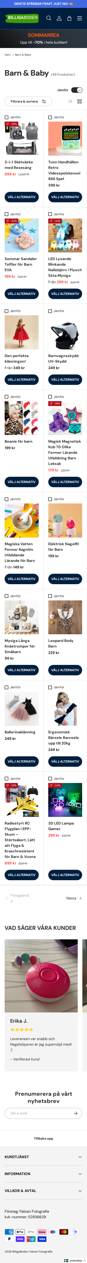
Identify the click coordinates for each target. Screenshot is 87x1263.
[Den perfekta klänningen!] (22, 332)
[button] (69, 18)
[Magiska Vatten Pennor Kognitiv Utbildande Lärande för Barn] (22, 520)
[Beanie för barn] (22, 418)
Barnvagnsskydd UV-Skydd (63, 358)
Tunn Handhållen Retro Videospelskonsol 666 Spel (64, 170)
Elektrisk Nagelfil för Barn (63, 546)
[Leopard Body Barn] (65, 617)
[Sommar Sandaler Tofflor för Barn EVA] (22, 236)
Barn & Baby (23, 54)
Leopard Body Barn (61, 643)
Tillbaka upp (43, 1138)
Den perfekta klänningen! (17, 358)
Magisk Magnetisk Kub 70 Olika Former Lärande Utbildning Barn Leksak (64, 452)
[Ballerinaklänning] (22, 709)
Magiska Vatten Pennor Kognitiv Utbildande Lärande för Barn (20, 552)
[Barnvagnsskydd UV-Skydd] (65, 332)
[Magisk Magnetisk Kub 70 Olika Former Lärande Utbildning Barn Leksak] (65, 418)
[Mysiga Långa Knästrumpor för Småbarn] (22, 617)
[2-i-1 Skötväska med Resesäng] (22, 139)
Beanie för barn (18, 441)
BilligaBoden (20, 1251)
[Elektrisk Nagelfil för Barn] (65, 520)
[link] (18, 898)
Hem (8, 54)
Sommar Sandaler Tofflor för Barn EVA (21, 264)
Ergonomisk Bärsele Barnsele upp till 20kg (63, 738)
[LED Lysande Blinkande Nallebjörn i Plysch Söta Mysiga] (65, 236)
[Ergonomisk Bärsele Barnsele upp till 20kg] (65, 709)
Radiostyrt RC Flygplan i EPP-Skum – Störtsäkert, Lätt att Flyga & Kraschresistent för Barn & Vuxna (20, 840)
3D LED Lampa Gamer (61, 826)
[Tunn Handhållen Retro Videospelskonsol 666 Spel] (65, 139)
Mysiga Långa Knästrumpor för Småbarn (20, 646)
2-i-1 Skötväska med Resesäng (19, 165)
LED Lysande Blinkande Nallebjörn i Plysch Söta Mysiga (65, 267)
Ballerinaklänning (20, 732)
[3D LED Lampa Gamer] (65, 800)
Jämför (62, 90)
